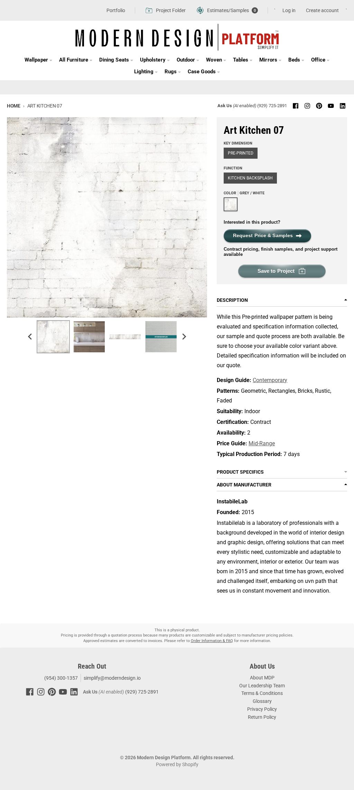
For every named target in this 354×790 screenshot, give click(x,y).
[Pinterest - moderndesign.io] (319, 105)
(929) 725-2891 (272, 105)
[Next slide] (184, 337)
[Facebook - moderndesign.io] (295, 105)
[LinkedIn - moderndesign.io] (342, 105)
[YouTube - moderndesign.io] (330, 105)
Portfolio (115, 10)
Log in (289, 10)
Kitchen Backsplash (250, 178)
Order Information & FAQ (212, 641)
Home (13, 106)
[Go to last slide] (30, 337)
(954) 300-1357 (60, 678)
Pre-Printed (240, 153)
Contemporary (270, 380)
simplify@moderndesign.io (112, 678)
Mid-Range (262, 443)
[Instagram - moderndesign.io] (307, 105)
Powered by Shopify (177, 764)
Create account (322, 10)
